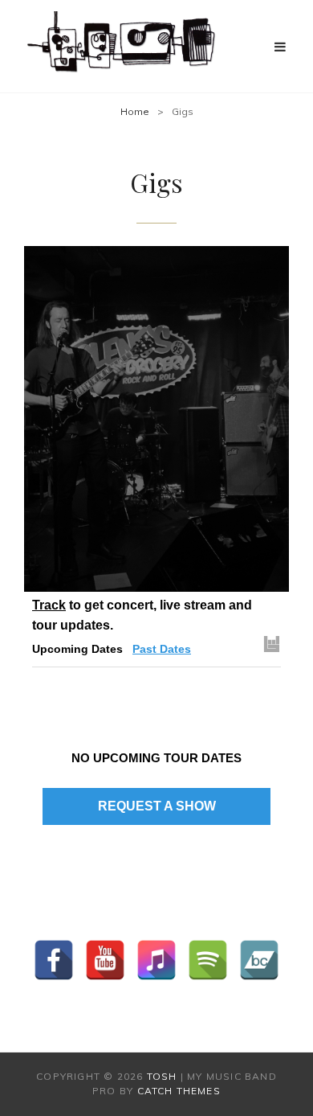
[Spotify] (208, 960)
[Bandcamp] (259, 960)
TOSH (162, 1076)
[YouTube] (105, 960)
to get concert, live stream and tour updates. (142, 615)
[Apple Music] (156, 960)
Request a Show (157, 806)
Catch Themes (179, 1091)
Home (134, 111)
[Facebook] (54, 960)
